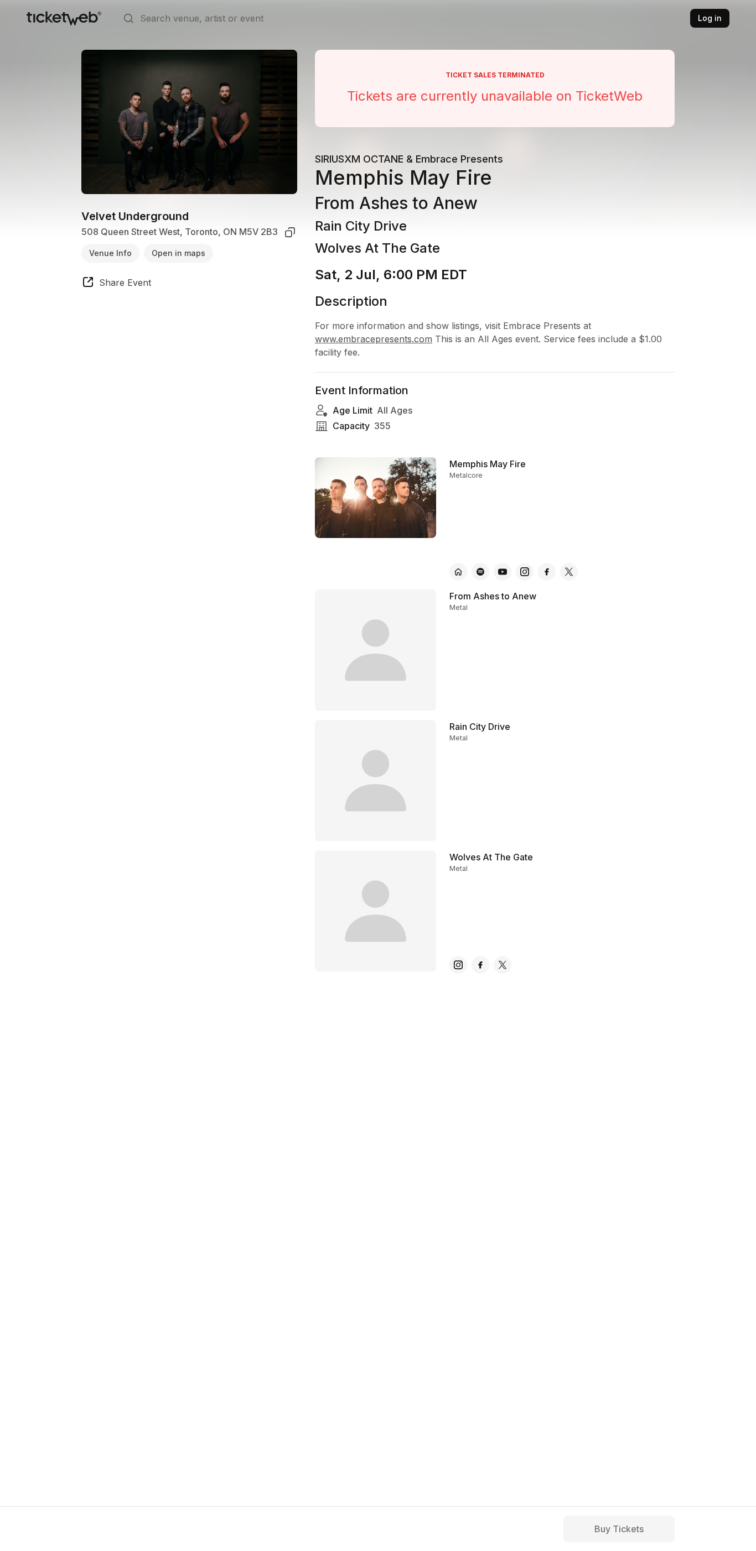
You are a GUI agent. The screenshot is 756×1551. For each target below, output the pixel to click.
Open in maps (178, 253)
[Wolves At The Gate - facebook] (480, 965)
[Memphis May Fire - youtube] (502, 572)
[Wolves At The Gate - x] (502, 965)
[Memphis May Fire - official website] (458, 572)
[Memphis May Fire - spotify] (480, 572)
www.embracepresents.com (373, 338)
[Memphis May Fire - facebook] (547, 572)
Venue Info (110, 253)
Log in (710, 18)
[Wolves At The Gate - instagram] (458, 965)
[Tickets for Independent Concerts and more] (64, 18)
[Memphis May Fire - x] (569, 572)
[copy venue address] (290, 232)
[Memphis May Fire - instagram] (525, 572)
